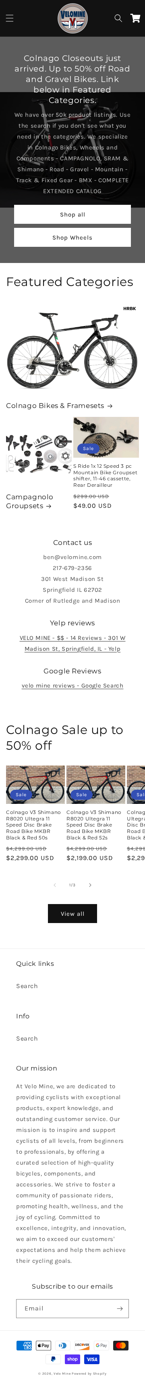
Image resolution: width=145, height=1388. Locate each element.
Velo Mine (62, 1373)
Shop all (72, 214)
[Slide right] (90, 885)
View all (73, 913)
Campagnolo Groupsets (30, 501)
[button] (9, 18)
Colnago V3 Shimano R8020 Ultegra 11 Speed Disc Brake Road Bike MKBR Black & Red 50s (33, 824)
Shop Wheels (72, 237)
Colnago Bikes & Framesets (55, 406)
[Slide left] (55, 885)
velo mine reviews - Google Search (73, 685)
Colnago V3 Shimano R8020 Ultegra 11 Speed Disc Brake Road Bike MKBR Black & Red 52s (94, 824)
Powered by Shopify (89, 1373)
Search (27, 986)
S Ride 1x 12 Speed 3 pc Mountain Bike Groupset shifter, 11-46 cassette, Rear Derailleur (105, 475)
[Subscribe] (119, 1308)
